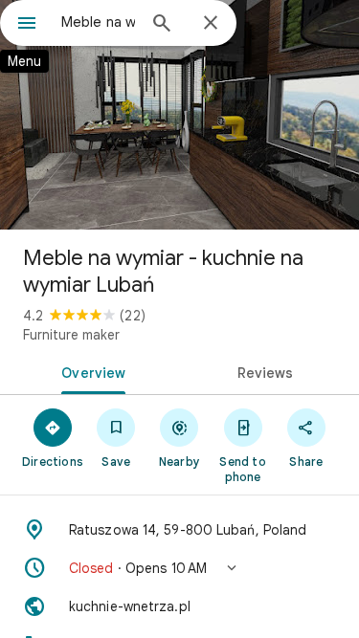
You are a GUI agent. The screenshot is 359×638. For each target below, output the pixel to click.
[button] (179, 568)
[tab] (90, 371)
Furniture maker (71, 334)
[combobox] (98, 22)
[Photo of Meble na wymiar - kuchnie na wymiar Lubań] (179, 115)
